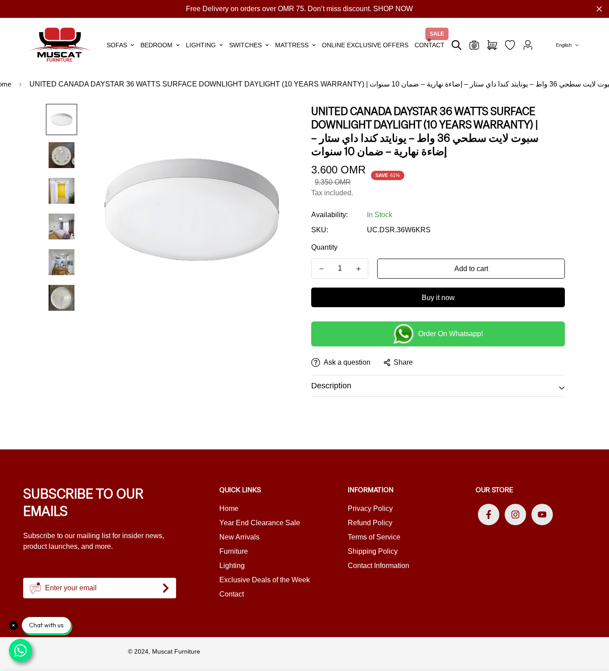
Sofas (117, 45)
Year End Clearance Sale (259, 523)
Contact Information (378, 565)
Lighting (201, 45)
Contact (429, 45)
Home (229, 508)
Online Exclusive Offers (365, 45)
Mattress (292, 45)
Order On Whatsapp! (450, 334)
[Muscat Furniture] (60, 44)
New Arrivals (239, 537)
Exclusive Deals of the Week (264, 580)
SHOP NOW (393, 8)
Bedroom (156, 45)
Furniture (233, 551)
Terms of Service (374, 537)
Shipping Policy (373, 551)
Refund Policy (370, 523)
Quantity (324, 247)
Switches (245, 45)
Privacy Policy (370, 508)
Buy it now (438, 297)
